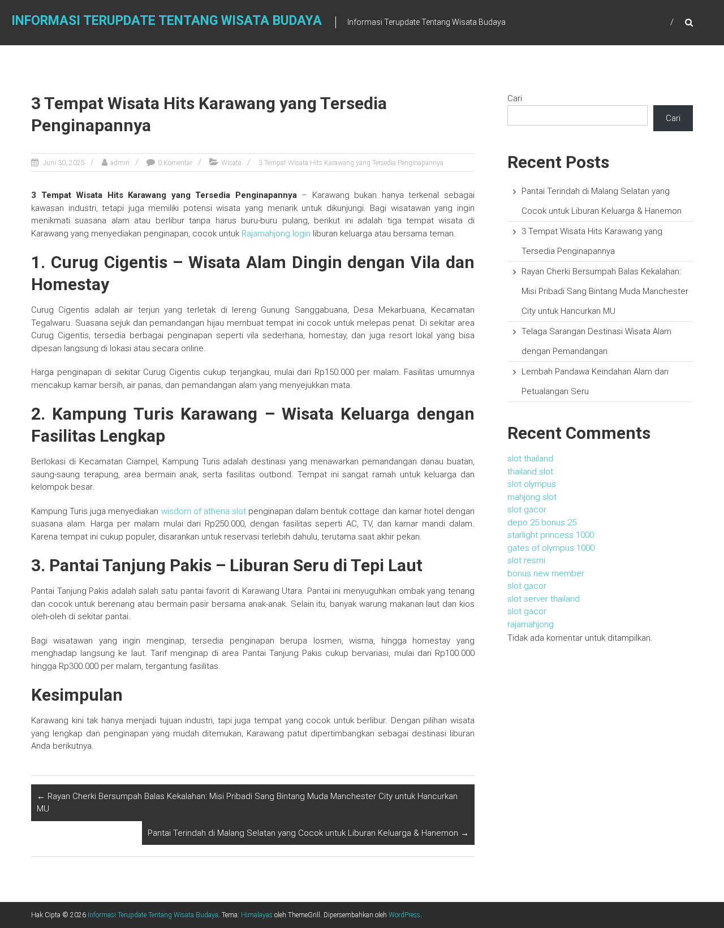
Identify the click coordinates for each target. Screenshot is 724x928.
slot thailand (530, 459)
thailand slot (530, 472)
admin (120, 163)
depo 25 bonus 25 (541, 522)
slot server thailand (543, 599)
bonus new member (545, 573)
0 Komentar (175, 163)
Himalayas (257, 915)
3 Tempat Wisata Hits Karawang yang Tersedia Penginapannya (350, 163)
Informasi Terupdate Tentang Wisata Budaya (166, 20)
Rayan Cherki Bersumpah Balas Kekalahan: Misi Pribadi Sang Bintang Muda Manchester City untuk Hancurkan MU (247, 802)
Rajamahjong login (276, 233)
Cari (514, 98)
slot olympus (531, 484)
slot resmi (526, 560)
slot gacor (526, 509)
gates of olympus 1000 (550, 548)
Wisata (231, 163)
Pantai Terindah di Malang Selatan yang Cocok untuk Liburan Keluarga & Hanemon (308, 833)
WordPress (404, 915)
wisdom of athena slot (203, 511)
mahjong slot (532, 497)
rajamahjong (530, 624)
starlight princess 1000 (550, 535)
